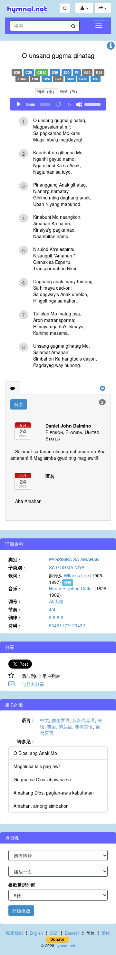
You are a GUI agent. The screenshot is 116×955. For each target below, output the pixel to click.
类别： (15, 559)
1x (70, 105)
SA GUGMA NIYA (66, 567)
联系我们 (14, 933)
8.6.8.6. (56, 617)
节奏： (15, 609)
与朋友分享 (33, 684)
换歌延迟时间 (21, 885)
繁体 (106, 933)
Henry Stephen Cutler (71, 588)
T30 (95, 78)
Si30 (70, 78)
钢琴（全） (46, 91)
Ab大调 (56, 601)
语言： (28, 720)
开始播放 (21, 910)
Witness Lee (76, 575)
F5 (77, 72)
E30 (66, 72)
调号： (15, 601)
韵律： (15, 617)
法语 (54, 933)
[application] (58, 104)
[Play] (18, 104)
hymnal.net (65, 946)
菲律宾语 (84, 726)
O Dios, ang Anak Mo (35, 753)
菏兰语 (65, 726)
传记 (67, 582)
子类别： (17, 567)
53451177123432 (67, 625)
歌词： (15, 575)
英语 (51, 726)
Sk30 (83, 78)
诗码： (15, 625)
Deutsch (72, 933)
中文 (44, 720)
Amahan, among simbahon (41, 806)
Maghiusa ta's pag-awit (37, 766)
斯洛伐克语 (83, 720)
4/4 (52, 609)
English (36, 933)
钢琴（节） (69, 91)
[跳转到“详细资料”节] (111, 47)
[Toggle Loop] (58, 104)
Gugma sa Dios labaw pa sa (42, 779)
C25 (28, 72)
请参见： (26, 741)
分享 (18, 404)
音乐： (15, 588)
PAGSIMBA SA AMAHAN (74, 559)
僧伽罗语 (61, 720)
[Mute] (79, 104)
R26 (47, 78)
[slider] (93, 104)
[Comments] (12, 388)
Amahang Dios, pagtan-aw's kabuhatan (54, 792)
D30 (55, 72)
